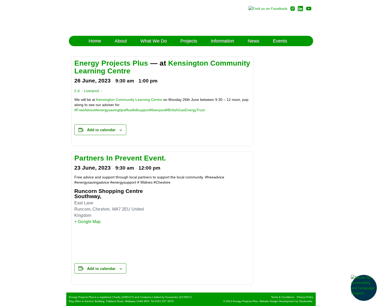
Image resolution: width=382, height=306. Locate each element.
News (253, 41)
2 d (77, 91)
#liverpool (158, 110)
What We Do (153, 41)
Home (95, 41)
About (121, 41)
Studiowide (305, 301)
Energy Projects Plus (115, 18)
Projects (188, 41)
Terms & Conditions (282, 297)
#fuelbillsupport (137, 110)
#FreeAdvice (84, 110)
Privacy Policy (305, 297)
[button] (364, 288)
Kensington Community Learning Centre (129, 100)
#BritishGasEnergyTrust (185, 110)
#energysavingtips (110, 110)
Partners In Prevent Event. (120, 158)
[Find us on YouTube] (309, 8)
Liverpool (91, 91)
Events (280, 41)
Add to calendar (101, 129)
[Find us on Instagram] (292, 8)
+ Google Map (87, 221)
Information (222, 41)
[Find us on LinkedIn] (300, 8)
